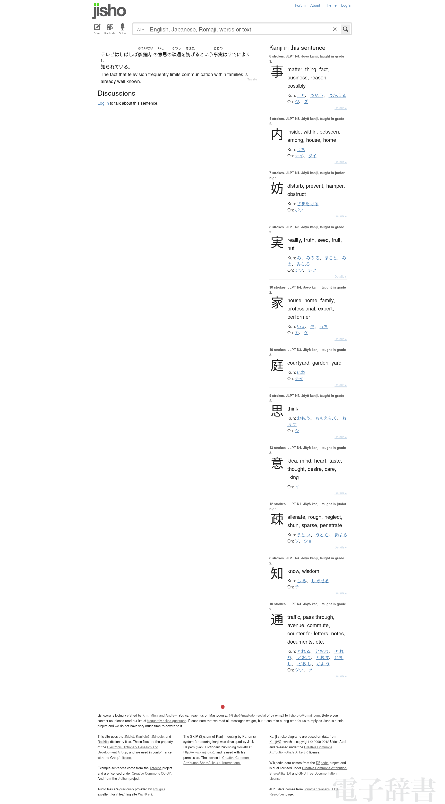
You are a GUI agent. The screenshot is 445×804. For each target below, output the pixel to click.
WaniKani (145, 794)
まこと (331, 258)
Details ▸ (341, 107)
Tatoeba (252, 79)
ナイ (299, 156)
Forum (300, 5)
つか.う (316, 95)
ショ (308, 541)
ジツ (299, 270)
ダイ (312, 156)
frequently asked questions (166, 720)
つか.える (337, 95)
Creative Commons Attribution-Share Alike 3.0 (300, 749)
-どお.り (303, 657)
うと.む (322, 535)
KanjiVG (275, 741)
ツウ (299, 670)
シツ (312, 270)
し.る (301, 581)
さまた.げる (308, 204)
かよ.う (323, 664)
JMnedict (158, 736)
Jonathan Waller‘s (317, 788)
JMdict (129, 736)
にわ (301, 372)
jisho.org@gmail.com (304, 715)
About (315, 5)
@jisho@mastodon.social (247, 715)
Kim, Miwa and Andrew (159, 715)
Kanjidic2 (142, 736)
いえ (301, 326)
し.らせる (320, 581)
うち (301, 149)
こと (301, 95)
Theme (331, 5)
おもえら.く (326, 418)
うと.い (303, 535)
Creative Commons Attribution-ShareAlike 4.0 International (216, 760)
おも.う (303, 418)
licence (127, 757)
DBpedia (322, 762)
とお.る (303, 651)
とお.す (322, 657)
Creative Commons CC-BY (151, 773)
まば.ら (340, 535)
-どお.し (304, 664)
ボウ (299, 210)
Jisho (109, 11)
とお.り (322, 651)
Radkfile (103, 741)
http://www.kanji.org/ (198, 752)
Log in (346, 5)
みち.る (303, 264)
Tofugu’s (159, 788)
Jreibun (123, 778)
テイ (299, 378)
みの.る (313, 258)
